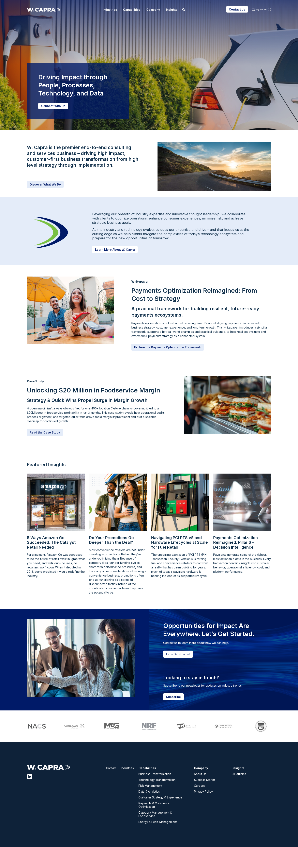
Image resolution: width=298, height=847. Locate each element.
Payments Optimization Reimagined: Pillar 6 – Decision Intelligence (235, 542)
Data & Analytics (149, 791)
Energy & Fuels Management (157, 822)
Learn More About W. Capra (115, 249)
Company (153, 9)
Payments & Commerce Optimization (153, 804)
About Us (200, 774)
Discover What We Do (45, 184)
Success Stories (204, 779)
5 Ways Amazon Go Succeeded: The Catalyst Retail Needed (51, 542)
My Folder (263, 9)
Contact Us (237, 9)
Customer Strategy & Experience (160, 797)
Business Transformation (154, 774)
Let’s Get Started (178, 654)
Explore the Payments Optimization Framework (167, 347)
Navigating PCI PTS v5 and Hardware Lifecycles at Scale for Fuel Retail (179, 542)
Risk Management (150, 785)
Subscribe (173, 697)
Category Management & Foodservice (155, 814)
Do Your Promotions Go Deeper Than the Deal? (111, 540)
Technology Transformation (157, 779)
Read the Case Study (45, 432)
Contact (111, 768)
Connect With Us (53, 106)
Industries (110, 9)
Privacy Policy (203, 791)
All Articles (239, 774)
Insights (171, 9)
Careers (199, 785)
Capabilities (131, 9)
